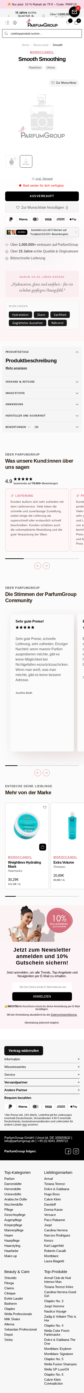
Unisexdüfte (12, 1194)
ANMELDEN (42, 996)
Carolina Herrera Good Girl (60, 1294)
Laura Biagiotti (54, 1261)
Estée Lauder (13, 1298)
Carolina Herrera (55, 1230)
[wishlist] (68, 22)
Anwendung (14, 404)
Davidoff (50, 1204)
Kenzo (48, 1240)
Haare (8, 1235)
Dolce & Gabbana (56, 1189)
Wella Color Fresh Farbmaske (56, 1332)
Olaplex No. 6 (53, 1374)
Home (25, 45)
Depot (8, 1334)
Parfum (9, 1178)
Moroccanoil (40, 45)
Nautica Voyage (55, 1311)
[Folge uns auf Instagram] (76, 1151)
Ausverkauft (42, 196)
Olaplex (9, 1309)
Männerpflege (13, 1230)
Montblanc (51, 1256)
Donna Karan (53, 1209)
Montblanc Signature (58, 1354)
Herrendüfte (12, 1189)
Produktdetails (17, 351)
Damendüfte (13, 1184)
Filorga (9, 1283)
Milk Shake (12, 1319)
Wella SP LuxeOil (56, 1369)
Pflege (8, 1209)
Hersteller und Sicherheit (26, 415)
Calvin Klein (52, 1199)
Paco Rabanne (54, 1220)
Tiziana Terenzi (54, 1184)
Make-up (10, 1256)
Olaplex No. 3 (53, 1301)
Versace (50, 1215)
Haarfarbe (11, 1251)
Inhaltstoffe (15, 393)
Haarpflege (12, 1240)
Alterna (9, 1324)
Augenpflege (13, 1220)
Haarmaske (15, 870)
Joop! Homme (54, 1306)
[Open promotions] (74, 11)
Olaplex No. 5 (53, 1359)
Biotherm (10, 1303)
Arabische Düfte (15, 1199)
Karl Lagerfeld (54, 1245)
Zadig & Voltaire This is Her (60, 1318)
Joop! (48, 1225)
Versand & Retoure (20, 381)
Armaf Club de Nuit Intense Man (57, 1280)
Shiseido (10, 1278)
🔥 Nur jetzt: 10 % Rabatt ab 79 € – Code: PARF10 (42, 4)
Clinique (10, 1293)
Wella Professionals (18, 1314)
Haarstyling (12, 1245)
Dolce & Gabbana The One (59, 1341)
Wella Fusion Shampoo (60, 1364)
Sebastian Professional (20, 1329)
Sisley (8, 1339)
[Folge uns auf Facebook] (68, 1151)
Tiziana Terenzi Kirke (58, 1287)
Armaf (48, 1178)
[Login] (14, 22)
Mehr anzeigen (16, 368)
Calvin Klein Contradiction (53, 1381)
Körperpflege (13, 1225)
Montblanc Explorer (58, 1348)
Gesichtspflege (14, 1215)
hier (24, 1124)
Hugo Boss (52, 1194)
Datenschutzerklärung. (64, 1014)
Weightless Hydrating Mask (24, 864)
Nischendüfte (13, 1204)
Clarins (9, 1288)
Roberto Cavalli (55, 1251)
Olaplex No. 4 (53, 1325)
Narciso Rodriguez (57, 1235)
